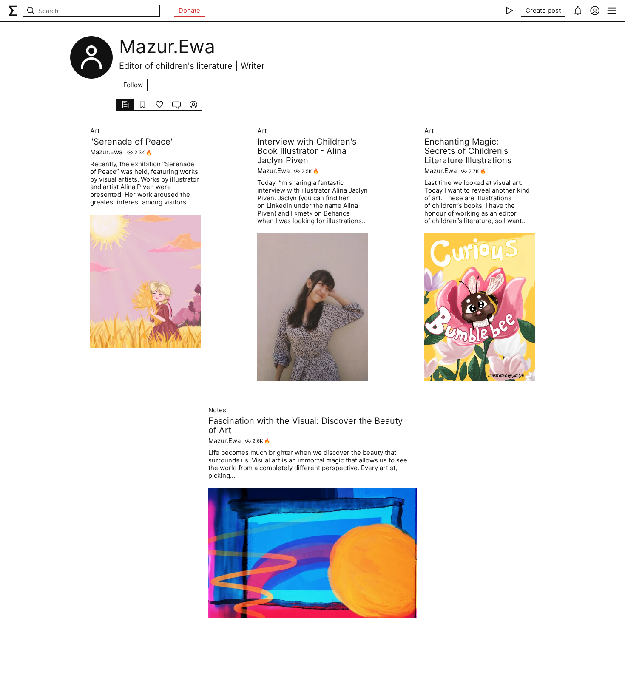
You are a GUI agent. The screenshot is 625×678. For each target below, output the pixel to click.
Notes (217, 410)
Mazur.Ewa (106, 152)
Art (94, 131)
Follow (133, 85)
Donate (189, 10)
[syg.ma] (13, 10)
